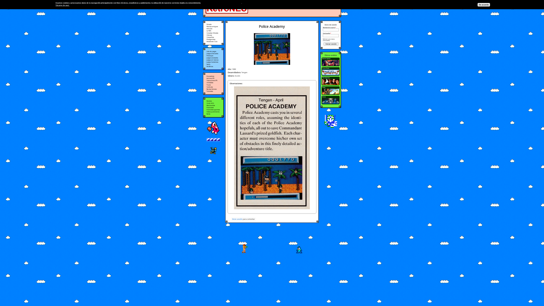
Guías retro (210, 103)
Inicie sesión (237, 219)
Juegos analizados (212, 54)
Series (208, 114)
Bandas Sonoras (212, 89)
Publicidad (210, 108)
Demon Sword (326, 59)
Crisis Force (325, 68)
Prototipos (210, 56)
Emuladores (210, 76)
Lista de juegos (211, 51)
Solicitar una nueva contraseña (329, 39)
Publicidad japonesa (213, 110)
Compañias (210, 37)
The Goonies (326, 78)
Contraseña (327, 33)
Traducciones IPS (212, 80)
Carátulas (210, 87)
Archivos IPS (210, 78)
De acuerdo (484, 5)
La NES (209, 31)
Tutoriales (210, 91)
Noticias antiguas (212, 26)
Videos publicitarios (213, 112)
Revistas (209, 101)
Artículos (209, 29)
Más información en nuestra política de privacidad (221, 3)
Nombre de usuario (329, 27)
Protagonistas (211, 39)
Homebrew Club (212, 41)
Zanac (324, 97)
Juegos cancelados (212, 58)
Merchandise (211, 105)
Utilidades (210, 83)
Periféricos (210, 66)
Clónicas (209, 35)
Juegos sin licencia (212, 60)
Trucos (209, 85)
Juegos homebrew (212, 62)
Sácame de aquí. (63, 5)
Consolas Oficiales (212, 33)
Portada (209, 24)
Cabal (323, 87)
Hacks (208, 64)
